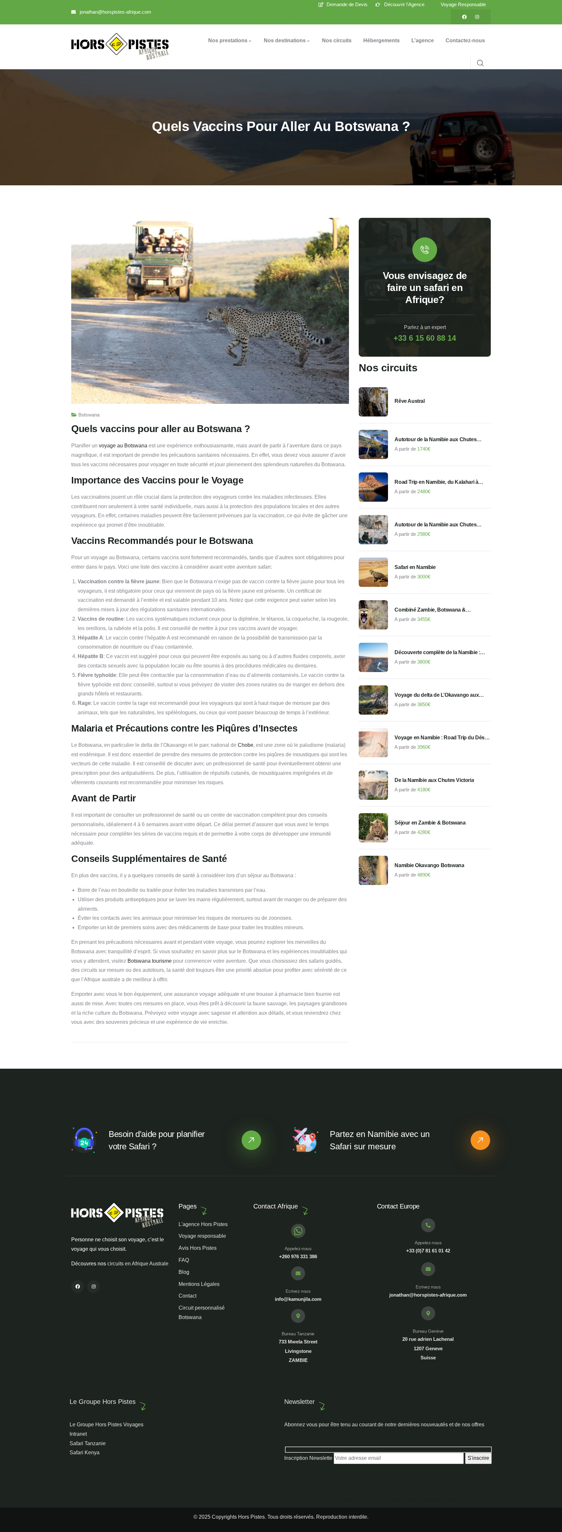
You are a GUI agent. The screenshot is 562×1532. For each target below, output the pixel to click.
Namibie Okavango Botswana (429, 865)
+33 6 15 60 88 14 (425, 338)
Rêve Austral (409, 401)
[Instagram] (477, 17)
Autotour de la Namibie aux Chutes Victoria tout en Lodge (435, 525)
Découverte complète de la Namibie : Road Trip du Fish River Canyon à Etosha (437, 653)
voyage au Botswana (123, 445)
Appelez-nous (298, 1248)
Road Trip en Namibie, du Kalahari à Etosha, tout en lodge (436, 482)
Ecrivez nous (298, 1291)
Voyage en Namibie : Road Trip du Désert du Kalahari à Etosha (442, 738)
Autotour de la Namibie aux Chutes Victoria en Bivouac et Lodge (435, 440)
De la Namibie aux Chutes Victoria (434, 780)
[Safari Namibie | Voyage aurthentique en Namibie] (120, 46)
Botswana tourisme (149, 961)
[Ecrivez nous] (298, 1273)
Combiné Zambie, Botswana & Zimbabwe (430, 610)
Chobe (245, 745)
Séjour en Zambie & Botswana (430, 822)
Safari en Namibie (415, 567)
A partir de (405, 449)
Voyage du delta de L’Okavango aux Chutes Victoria (437, 695)
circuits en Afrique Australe (137, 1263)
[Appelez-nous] (298, 1231)
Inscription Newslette (309, 1458)
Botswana (89, 414)
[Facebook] (464, 17)
